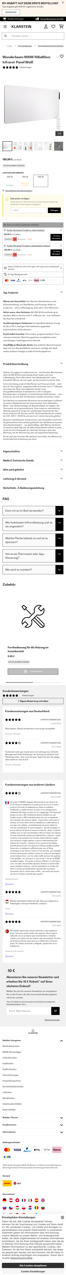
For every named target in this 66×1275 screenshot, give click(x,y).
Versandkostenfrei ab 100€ (51, 19)
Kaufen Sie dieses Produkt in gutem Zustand (25, 230)
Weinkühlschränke (11, 1046)
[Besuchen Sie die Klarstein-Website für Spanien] (36, 1200)
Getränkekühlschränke (13, 1086)
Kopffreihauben (9, 1069)
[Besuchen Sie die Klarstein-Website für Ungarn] (17, 1208)
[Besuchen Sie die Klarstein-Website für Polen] (24, 1208)
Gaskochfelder (9, 1109)
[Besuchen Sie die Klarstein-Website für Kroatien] (30, 1208)
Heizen (9, 46)
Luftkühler (7, 1092)
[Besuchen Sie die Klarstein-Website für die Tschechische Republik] (11, 1208)
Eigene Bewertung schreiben (34, 701)
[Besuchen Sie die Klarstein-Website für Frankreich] (24, 1200)
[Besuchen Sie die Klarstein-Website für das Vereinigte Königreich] (43, 1200)
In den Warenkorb (56, 237)
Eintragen (54, 210)
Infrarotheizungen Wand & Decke (50, 46)
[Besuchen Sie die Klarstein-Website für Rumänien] (36, 1208)
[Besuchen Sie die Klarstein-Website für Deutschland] (4, 1200)
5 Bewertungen (25, 67)
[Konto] (46, 26)
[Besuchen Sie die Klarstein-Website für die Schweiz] (17, 1200)
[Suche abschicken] (5, 36)
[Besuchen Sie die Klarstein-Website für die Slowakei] (4, 1208)
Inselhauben (8, 1063)
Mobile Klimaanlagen (12, 1052)
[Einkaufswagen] (61, 26)
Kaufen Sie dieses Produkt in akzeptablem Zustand (28, 246)
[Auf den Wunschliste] (61, 56)
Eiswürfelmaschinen (12, 1081)
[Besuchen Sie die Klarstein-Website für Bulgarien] (43, 1208)
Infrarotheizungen (25, 46)
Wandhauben (9, 1098)
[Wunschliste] (53, 26)
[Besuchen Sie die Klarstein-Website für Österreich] (11, 1200)
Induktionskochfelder (12, 1104)
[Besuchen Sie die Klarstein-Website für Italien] (30, 1200)
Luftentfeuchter (10, 1057)
